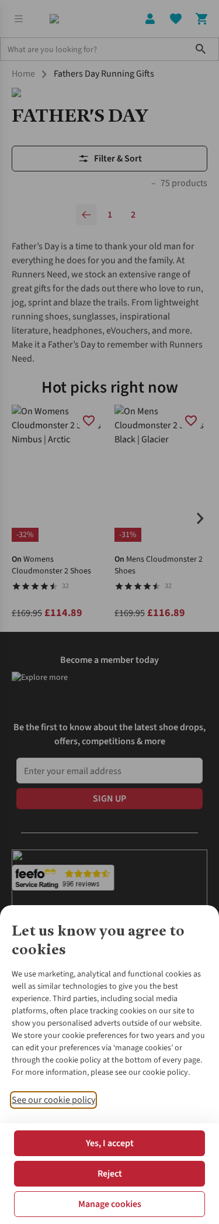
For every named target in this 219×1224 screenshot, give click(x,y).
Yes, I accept (110, 1143)
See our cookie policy (53, 1100)
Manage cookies (109, 1204)
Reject (110, 1173)
